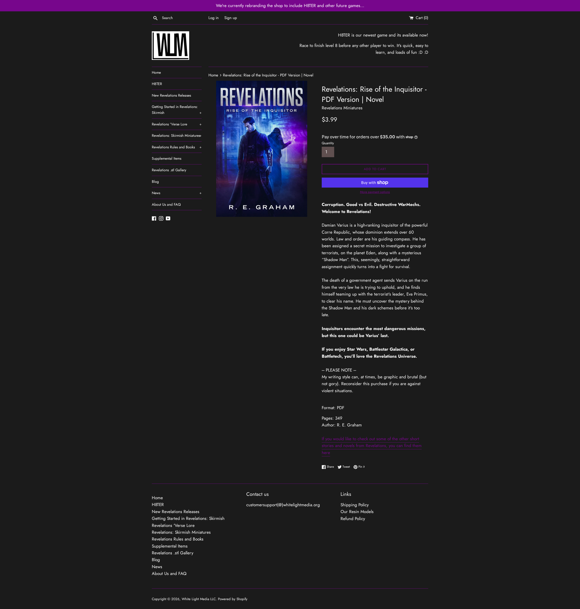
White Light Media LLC (199, 599)
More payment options (375, 192)
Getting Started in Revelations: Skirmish (177, 109)
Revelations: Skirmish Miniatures (177, 135)
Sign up (230, 17)
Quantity (328, 143)
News (177, 193)
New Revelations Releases (171, 95)
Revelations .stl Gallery (169, 170)
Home (156, 72)
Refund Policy (353, 519)
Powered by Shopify (232, 599)
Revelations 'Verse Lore (177, 124)
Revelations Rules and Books (177, 147)
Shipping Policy (355, 505)
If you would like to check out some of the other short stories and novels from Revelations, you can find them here (372, 446)
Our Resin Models (357, 512)
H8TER (157, 83)
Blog (155, 181)
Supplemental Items (166, 158)
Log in (213, 17)
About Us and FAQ (166, 204)
